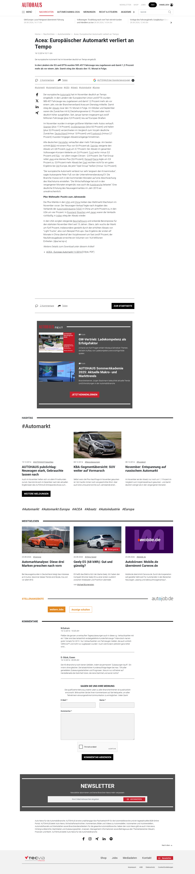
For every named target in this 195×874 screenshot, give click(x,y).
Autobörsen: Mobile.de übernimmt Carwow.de (141, 564)
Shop (136, 5)
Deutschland (61, 133)
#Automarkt (36, 426)
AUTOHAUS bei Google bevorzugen (113, 80)
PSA (58, 155)
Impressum (132, 867)
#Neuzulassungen (92, 462)
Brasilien (81, 212)
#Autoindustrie (109, 509)
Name (102, 700)
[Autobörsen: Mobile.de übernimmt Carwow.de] (149, 539)
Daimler (94, 145)
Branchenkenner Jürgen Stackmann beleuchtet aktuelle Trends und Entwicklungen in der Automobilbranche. (104, 382)
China (77, 202)
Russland (71, 212)
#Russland (141, 462)
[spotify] (111, 839)
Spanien (47, 126)
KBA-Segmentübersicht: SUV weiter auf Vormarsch (94, 469)
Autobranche (96, 184)
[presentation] (171, 22)
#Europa (128, 509)
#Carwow (37, 557)
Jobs (143, 5)
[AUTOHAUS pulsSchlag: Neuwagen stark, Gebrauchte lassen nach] (46, 445)
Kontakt (146, 857)
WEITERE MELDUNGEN (36, 493)
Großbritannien (78, 126)
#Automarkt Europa (55, 509)
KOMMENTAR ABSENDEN (97, 757)
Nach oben (166, 845)
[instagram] (90, 839)
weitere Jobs (57, 609)
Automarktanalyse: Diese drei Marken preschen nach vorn (43, 564)
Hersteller (63, 142)
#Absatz (90, 509)
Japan (93, 212)
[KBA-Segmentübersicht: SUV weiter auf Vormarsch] (97, 445)
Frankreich (96, 133)
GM (58, 166)
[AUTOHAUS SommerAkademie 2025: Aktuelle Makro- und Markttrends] (57, 371)
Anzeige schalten (81, 609)
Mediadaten (130, 857)
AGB (140, 867)
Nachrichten (46, 12)
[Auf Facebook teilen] (37, 94)
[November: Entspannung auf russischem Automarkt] (149, 445)
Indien (59, 215)
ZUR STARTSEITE (123, 306)
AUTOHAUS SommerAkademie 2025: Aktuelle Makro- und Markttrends (101, 372)
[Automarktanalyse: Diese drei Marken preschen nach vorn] (46, 539)
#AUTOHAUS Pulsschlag (43, 462)
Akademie (126, 12)
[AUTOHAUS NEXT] (51, 327)
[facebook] (83, 839)
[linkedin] (104, 839)
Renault (88, 159)
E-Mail (63, 700)
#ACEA (77, 509)
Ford (91, 152)
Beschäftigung (80, 221)
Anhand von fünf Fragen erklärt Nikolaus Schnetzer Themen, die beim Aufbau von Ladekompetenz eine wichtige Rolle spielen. (103, 350)
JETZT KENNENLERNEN (84, 394)
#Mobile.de (141, 557)
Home (37, 34)
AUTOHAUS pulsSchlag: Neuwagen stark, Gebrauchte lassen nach (42, 470)
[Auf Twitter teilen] (37, 101)
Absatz (55, 108)
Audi (68, 149)
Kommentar (66, 711)
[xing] (97, 839)
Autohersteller (64, 34)
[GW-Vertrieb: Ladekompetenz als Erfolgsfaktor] (57, 343)
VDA (79, 208)
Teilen (65, 80)
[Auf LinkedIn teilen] (37, 107)
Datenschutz (150, 867)
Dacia (95, 159)
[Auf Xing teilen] (37, 113)
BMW (53, 145)
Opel (85, 162)
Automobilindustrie (66, 208)
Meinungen (89, 12)
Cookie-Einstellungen (165, 867)
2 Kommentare (47, 80)
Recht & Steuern (108, 12)
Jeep (51, 159)
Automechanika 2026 (68, 12)
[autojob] (162, 599)
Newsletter (125, 5)
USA (68, 202)
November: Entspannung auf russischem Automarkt (145, 469)
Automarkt (65, 94)
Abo (153, 5)
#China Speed (90, 557)
